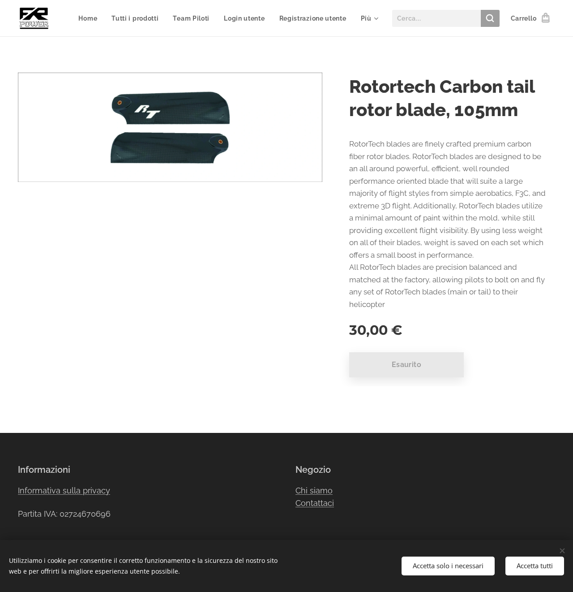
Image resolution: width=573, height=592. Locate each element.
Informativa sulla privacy (64, 490)
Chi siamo (314, 490)
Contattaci (314, 503)
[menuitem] (90, 18)
